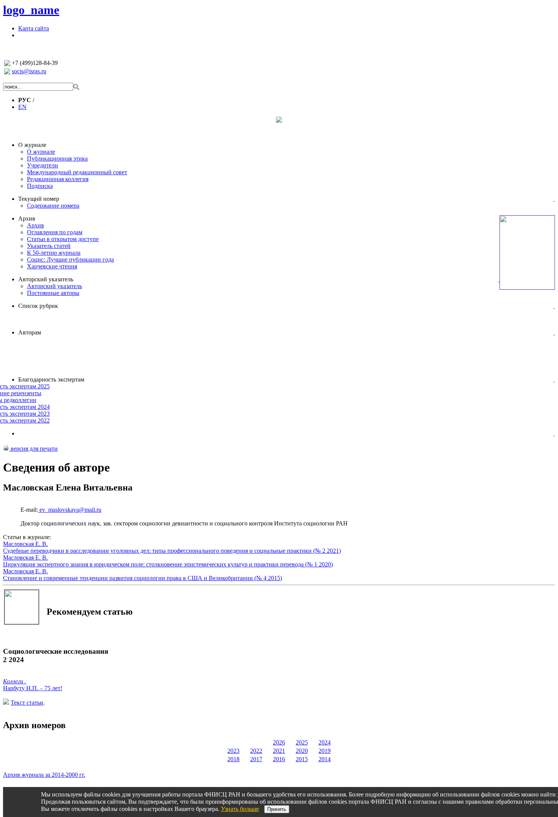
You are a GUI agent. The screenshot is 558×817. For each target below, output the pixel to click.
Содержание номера (53, 205)
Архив (26, 218)
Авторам (29, 332)
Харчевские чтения (52, 266)
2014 (324, 759)
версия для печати (33, 448)
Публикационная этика (57, 158)
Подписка (40, 186)
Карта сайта (33, 28)
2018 (233, 759)
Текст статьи (27, 702)
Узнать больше (240, 809)
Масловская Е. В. (25, 544)
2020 (302, 751)
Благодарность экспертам (51, 379)
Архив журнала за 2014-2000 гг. (44, 774)
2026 (279, 742)
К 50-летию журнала (53, 252)
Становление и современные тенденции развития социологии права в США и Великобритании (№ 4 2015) (142, 578)
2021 (279, 751)
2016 (279, 759)
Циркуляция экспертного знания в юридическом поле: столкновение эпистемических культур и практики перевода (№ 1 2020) (168, 564)
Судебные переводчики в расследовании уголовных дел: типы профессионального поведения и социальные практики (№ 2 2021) (172, 550)
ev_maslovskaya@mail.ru (69, 509)
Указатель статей (49, 246)
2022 (256, 751)
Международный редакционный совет (77, 172)
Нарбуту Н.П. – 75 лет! (32, 688)
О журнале (32, 145)
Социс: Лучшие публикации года (70, 259)
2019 (324, 751)
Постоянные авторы (53, 293)
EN (22, 107)
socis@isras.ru (29, 71)
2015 (302, 759)
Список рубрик (38, 306)
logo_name (31, 10)
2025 (302, 742)
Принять (276, 809)
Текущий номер (38, 199)
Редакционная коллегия (57, 179)
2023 (233, 751)
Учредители (42, 165)
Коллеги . (14, 681)
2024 (324, 742)
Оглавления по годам (54, 232)
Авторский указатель (45, 279)
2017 (256, 759)
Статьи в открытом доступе (63, 239)
